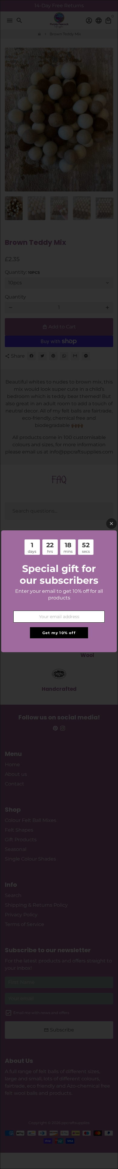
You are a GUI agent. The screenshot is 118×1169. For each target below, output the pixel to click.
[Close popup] (111, 523)
